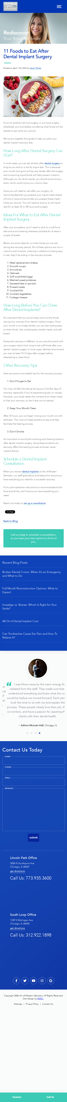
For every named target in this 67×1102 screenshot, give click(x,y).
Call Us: (30, 878)
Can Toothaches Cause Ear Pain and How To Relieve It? (29, 635)
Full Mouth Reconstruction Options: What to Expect (30, 590)
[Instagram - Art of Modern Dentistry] (42, 980)
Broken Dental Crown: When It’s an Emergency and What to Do (31, 574)
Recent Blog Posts (15, 563)
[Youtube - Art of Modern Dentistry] (33, 980)
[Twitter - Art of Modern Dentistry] (25, 980)
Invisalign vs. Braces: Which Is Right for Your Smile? (29, 606)
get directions (17, 871)
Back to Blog (10, 521)
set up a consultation (35, 503)
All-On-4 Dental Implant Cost (20, 621)
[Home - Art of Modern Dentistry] (10, 6)
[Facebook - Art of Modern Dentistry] (16, 980)
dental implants (30, 471)
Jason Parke (35, 68)
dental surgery (52, 163)
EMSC (40, 998)
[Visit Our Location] (50, 980)
